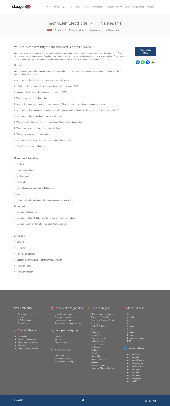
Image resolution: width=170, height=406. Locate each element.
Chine (129, 323)
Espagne (131, 326)
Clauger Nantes (114, 30)
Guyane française (98, 338)
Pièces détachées (62, 358)
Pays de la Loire (98, 365)
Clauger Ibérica (133, 369)
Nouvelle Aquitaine (99, 359)
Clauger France (133, 354)
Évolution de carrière (27, 339)
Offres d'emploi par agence (103, 314)
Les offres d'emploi (63, 314)
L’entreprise (97, 7)
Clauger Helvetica (135, 366)
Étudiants (22, 345)
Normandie (95, 356)
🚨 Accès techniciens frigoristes (75, 7)
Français (150, 7)
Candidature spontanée (134, 7)
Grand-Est (95, 332)
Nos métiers (23, 323)
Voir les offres (53, 7)
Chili (129, 320)
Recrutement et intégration (29, 342)
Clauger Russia (133, 375)
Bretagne (95, 323)
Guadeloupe (96, 335)
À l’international (24, 320)
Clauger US (132, 381)
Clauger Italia (133, 372)
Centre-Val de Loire (99, 326)
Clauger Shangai (134, 378)
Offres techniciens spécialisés (68, 323)
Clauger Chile (133, 357)
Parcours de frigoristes (65, 317)
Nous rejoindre (113, 7)
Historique (22, 317)
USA (129, 341)
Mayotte (94, 353)
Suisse (130, 335)
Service (58, 339)
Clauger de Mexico (135, 360)
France (130, 314)
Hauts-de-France (98, 341)
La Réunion (95, 347)
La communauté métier (64, 320)
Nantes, (60, 30)
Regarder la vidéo (145, 51)
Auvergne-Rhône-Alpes (101, 317)
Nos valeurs (23, 336)
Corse (93, 329)
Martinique (95, 350)
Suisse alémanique (135, 338)
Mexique (131, 332)
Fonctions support (62, 342)
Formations (59, 355)
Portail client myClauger (65, 361)
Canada (130, 317)
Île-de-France (97, 344)
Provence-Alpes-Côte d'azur (103, 368)
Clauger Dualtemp (135, 363)
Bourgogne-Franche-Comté (102, 320)
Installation (59, 336)
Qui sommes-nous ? (27, 314)
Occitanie (95, 362)
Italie (129, 329)
